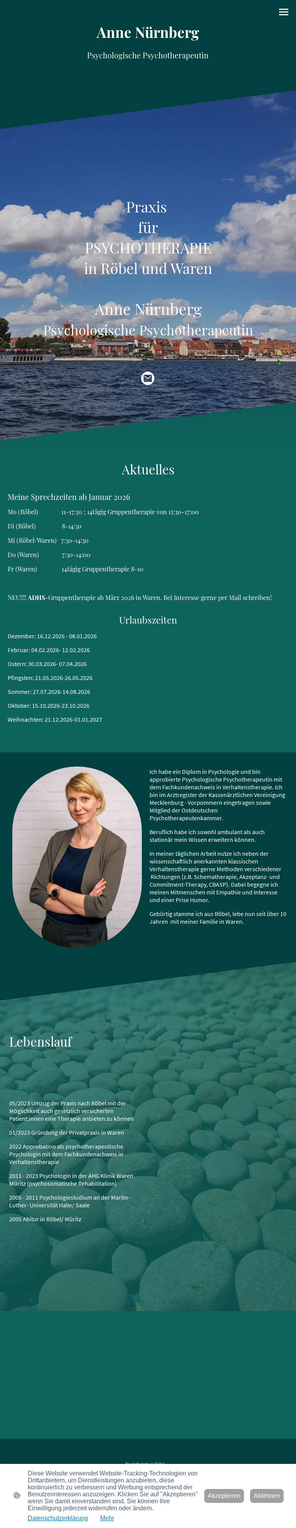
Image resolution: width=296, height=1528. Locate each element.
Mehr (107, 1518)
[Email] (148, 379)
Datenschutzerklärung (58, 1518)
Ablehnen (267, 1495)
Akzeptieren (224, 1495)
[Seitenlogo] (148, 74)
